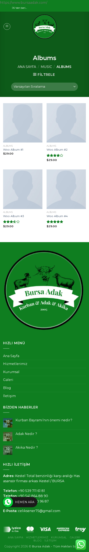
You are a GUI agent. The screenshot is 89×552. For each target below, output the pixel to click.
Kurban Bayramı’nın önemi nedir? (44, 420)
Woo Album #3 (13, 216)
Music (46, 67)
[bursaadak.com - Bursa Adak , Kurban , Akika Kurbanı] (44, 27)
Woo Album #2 (57, 149)
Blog (7, 388)
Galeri (8, 380)
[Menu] (7, 26)
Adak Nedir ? (26, 434)
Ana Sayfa (27, 67)
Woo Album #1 (13, 149)
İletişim (9, 396)
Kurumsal (11, 372)
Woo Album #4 (57, 216)
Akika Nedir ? (27, 447)
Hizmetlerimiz (15, 364)
